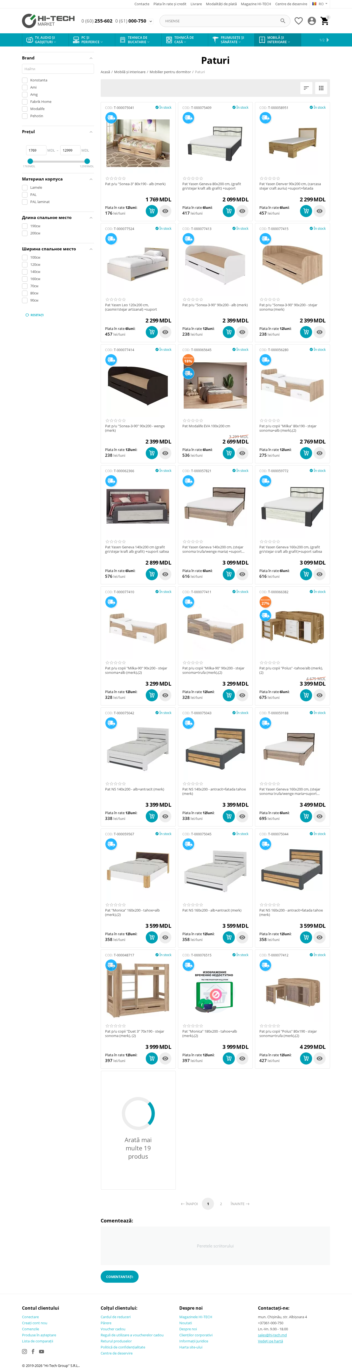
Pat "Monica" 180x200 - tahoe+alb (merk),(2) (209, 1033)
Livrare (196, 3)
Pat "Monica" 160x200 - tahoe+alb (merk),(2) (132, 912)
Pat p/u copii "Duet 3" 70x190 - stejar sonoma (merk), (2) (134, 1033)
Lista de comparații (37, 1341)
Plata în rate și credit (169, 3)
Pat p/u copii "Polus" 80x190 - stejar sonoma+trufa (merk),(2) (288, 1033)
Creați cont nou (34, 1322)
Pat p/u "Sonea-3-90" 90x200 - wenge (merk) (135, 428)
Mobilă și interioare (129, 71)
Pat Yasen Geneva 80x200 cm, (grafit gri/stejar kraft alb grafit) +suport (211, 186)
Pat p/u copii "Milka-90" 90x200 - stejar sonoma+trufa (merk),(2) (213, 670)
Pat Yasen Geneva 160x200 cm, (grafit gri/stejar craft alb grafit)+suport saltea (290, 549)
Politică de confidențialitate (123, 1347)
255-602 (96, 21)
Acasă (105, 71)
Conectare (30, 1316)
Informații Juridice (193, 1341)
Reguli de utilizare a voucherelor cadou (132, 1335)
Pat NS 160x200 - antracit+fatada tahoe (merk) (291, 912)
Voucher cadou (113, 1328)
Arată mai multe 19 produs (138, 1148)
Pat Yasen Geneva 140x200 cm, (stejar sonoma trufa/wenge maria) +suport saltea (212, 549)
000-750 (130, 21)
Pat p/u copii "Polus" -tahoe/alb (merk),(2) (291, 670)
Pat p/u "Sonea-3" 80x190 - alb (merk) (135, 184)
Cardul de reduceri (116, 1316)
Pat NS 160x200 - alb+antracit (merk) (211, 910)
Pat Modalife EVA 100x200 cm (206, 426)
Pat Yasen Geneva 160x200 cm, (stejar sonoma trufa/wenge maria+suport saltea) (289, 791)
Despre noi (188, 1328)
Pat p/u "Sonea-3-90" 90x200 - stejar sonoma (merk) (288, 307)
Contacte (141, 3)
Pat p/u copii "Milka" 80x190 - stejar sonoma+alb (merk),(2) (288, 428)
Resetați (37, 315)
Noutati (185, 1322)
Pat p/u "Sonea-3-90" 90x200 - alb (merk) (215, 305)
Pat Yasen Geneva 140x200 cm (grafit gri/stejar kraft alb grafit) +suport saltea (137, 549)
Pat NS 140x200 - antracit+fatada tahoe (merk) (214, 791)
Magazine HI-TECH (256, 3)
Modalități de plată (221, 3)
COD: (109, 107)
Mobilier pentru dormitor (170, 71)
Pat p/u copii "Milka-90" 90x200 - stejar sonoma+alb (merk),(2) (136, 670)
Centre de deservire (291, 3)
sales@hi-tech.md (272, 1335)
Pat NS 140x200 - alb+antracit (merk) (134, 789)
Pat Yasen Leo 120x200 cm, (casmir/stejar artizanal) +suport (131, 307)
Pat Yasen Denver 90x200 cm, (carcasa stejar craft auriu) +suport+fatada (290, 186)
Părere (106, 1322)
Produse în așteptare (39, 1335)
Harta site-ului (190, 1347)
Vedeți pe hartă (270, 1341)
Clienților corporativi (196, 1335)
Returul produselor (116, 1341)
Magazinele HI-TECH (195, 1316)
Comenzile (30, 1328)
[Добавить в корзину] (152, 211)
